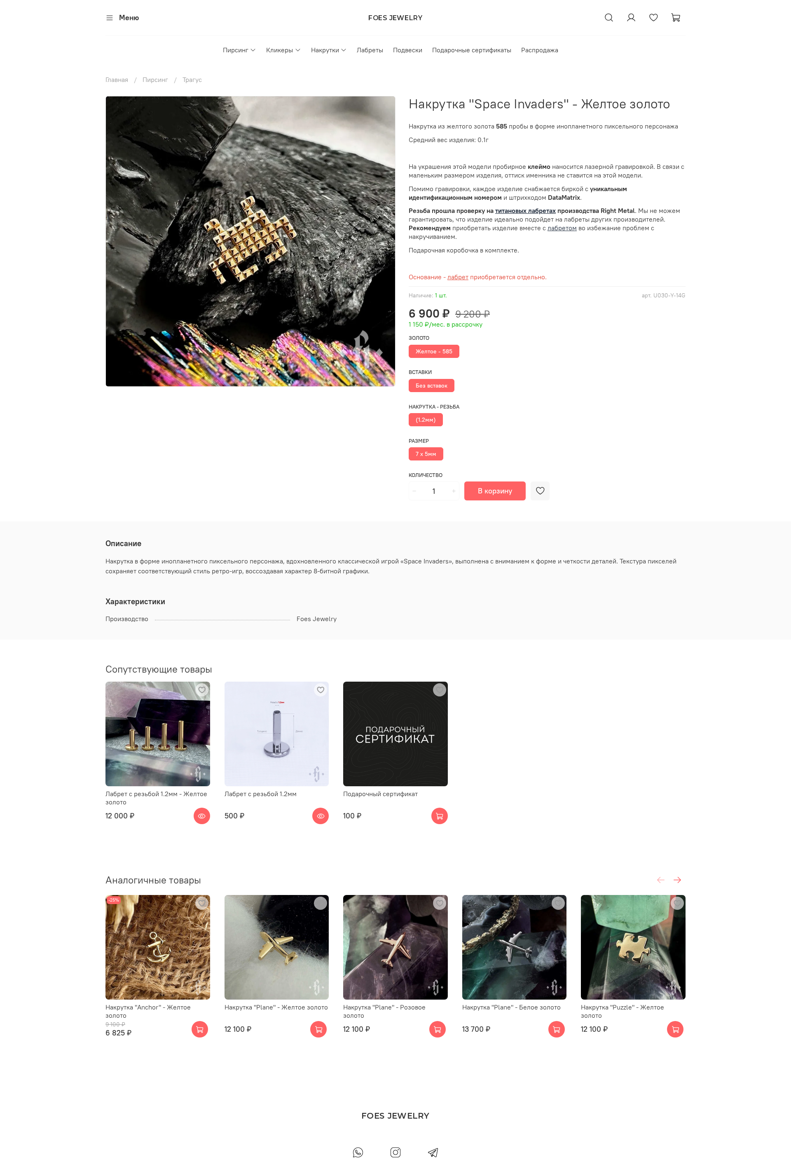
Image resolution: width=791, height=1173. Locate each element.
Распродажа (539, 50)
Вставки (420, 372)
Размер (419, 441)
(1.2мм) (426, 419)
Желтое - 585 (434, 351)
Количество (425, 475)
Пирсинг (235, 50)
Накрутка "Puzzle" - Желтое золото (622, 1010)
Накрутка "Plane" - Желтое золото (276, 1006)
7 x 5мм (426, 454)
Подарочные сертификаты (471, 50)
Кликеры (279, 50)
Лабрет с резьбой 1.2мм (261, 794)
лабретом (562, 228)
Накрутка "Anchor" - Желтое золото (148, 1010)
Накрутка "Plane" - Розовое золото (384, 1010)
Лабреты (370, 50)
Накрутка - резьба (434, 407)
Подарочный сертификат (380, 794)
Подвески (407, 50)
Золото (419, 338)
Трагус (192, 79)
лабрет (457, 277)
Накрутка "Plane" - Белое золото (511, 1006)
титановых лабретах (525, 210)
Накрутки (325, 50)
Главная (116, 79)
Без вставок (431, 385)
